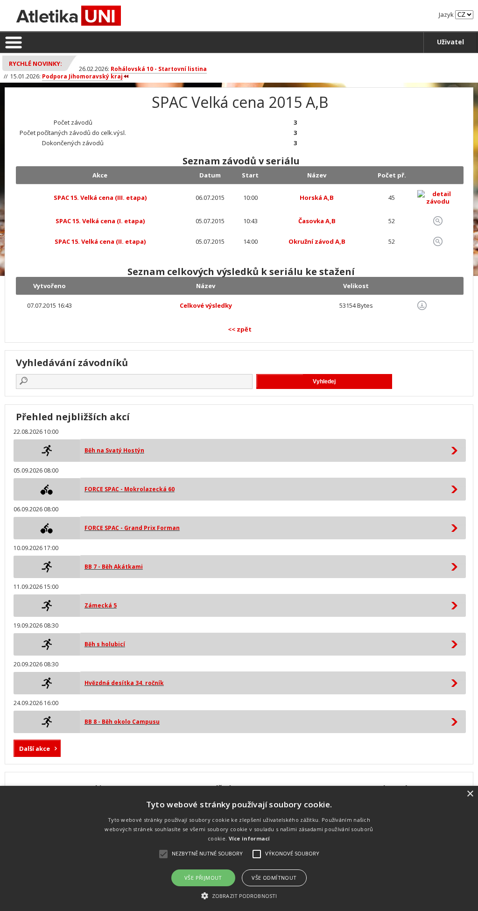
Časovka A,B (317, 221)
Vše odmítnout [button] (274, 877)
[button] (239, 895)
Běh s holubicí (104, 644)
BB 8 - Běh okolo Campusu (122, 722)
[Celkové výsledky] (422, 305)
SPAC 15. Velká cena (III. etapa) (100, 197)
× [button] (469, 794)
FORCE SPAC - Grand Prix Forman (132, 528)
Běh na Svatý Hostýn (114, 450)
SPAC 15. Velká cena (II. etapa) (100, 241)
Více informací (249, 838)
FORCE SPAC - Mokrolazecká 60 (129, 489)
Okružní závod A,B (316, 241)
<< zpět (240, 329)
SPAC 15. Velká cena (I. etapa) (100, 221)
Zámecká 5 (100, 605)
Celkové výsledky (206, 305)
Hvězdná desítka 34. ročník (124, 683)
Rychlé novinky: (35, 63)
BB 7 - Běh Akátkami (113, 567)
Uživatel (450, 41)
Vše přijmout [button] (203, 877)
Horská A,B (317, 197)
